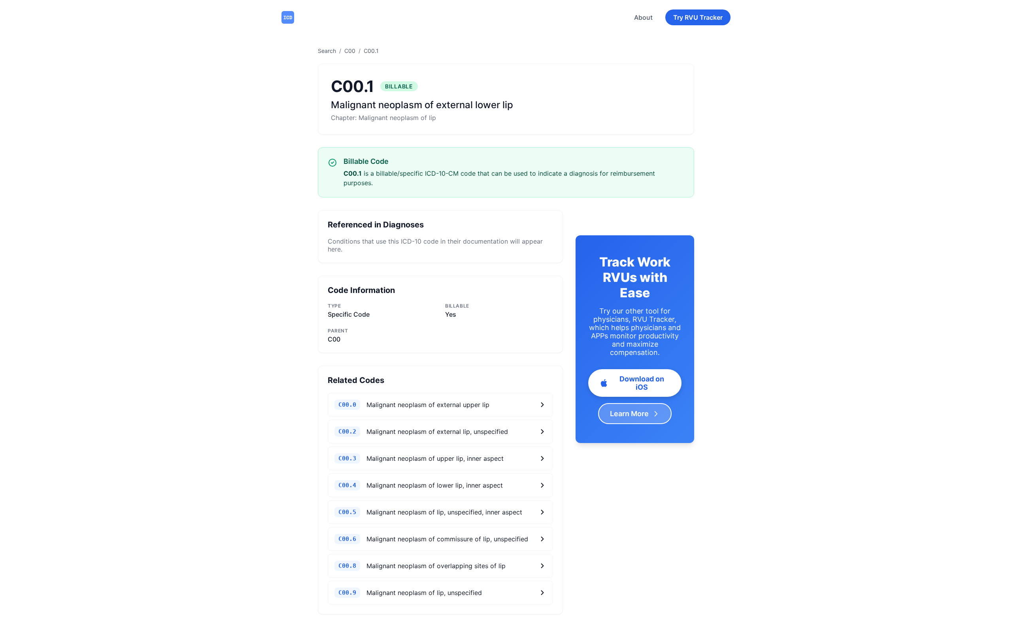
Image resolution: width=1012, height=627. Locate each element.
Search (327, 50)
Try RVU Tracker (698, 17)
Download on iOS (641, 383)
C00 (349, 50)
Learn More (629, 413)
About (643, 17)
